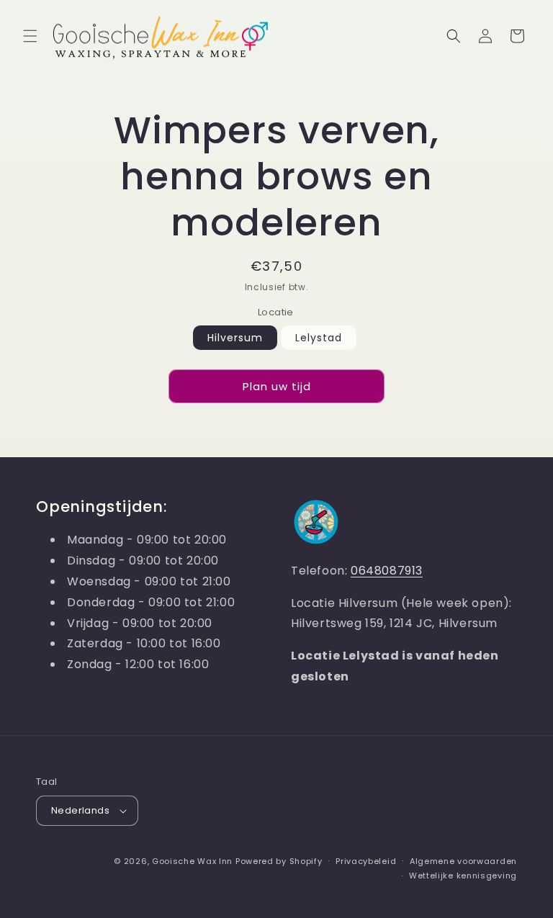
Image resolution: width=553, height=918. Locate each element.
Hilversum (235, 337)
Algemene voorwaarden (463, 861)
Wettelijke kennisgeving (463, 875)
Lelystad (318, 337)
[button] (30, 36)
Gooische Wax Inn (192, 861)
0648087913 (387, 570)
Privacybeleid (366, 861)
